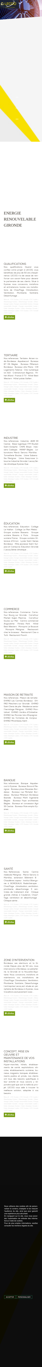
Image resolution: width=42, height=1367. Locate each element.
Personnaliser (24, 1297)
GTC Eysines (24, 310)
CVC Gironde (24, 299)
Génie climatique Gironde (29, 308)
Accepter (10, 1297)
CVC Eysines (14, 299)
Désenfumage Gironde (26, 302)
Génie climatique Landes (11, 310)
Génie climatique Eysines (12, 308)
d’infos (10, 317)
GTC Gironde (34, 310)
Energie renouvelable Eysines (23, 304)
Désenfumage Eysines (10, 302)
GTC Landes (8, 313)
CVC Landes (33, 299)
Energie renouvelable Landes (28, 306)
